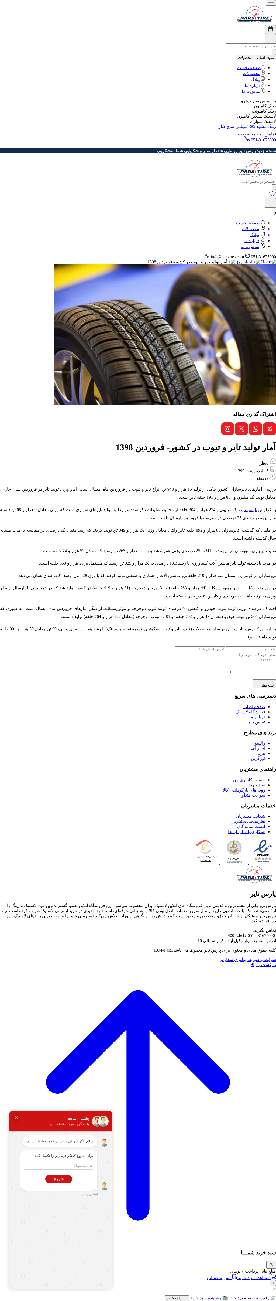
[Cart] (270, 29)
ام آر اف (257, 748)
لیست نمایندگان (251, 826)
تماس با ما (251, 91)
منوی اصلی (265, 58)
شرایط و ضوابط (261, 959)
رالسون (258, 743)
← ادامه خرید (177, 1298)
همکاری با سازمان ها (246, 831)
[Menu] (271, 3)
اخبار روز (244, 262)
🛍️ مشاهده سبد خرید (208, 1298)
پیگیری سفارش (232, 959)
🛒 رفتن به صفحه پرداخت (252, 1298)
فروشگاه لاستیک (250, 711)
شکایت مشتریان (250, 816)
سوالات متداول (252, 795)
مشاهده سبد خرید (254, 1277)
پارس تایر (248, 509)
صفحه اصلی (254, 706)
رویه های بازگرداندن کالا (244, 790)
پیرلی (260, 753)
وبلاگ (255, 79)
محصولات (245, 58)
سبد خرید (257, 785)
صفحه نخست (249, 67)
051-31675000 (263, 140)
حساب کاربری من (249, 779)
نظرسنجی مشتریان (247, 821)
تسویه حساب (219, 1277)
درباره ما (252, 85)
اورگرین (258, 758)
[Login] (270, 41)
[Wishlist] (272, 195)
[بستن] (271, 1265)
